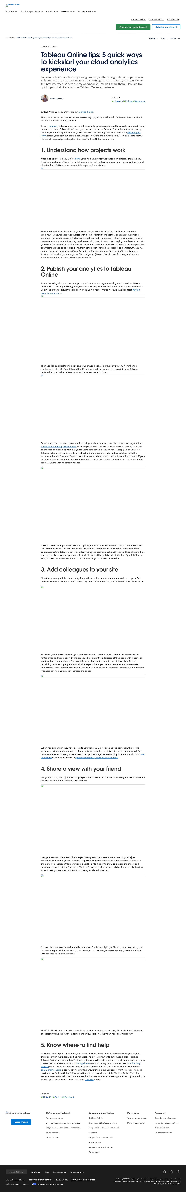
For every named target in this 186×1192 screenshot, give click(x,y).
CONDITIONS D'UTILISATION (40, 1180)
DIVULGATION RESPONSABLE (83, 1180)
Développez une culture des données (63, 1123)
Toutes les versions (163, 1132)
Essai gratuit (21, 1121)
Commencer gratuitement (133, 27)
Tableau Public (96, 1118)
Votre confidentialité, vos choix (50, 1184)
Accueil (8, 38)
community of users (51, 1069)
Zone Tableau (95, 1142)
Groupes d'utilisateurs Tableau (103, 1123)
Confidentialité (62, 1180)
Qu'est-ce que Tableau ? (58, 1113)
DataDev (93, 1132)
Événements (94, 1152)
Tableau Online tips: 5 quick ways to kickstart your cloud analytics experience (44, 38)
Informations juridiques (15, 1180)
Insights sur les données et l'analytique (63, 1128)
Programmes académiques (101, 1147)
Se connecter (173, 19)
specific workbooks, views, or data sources (96, 757)
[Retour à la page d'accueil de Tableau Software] (16, 4)
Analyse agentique (54, 1118)
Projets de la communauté (101, 1137)
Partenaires (133, 1113)
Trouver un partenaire (137, 1118)
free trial (89, 1079)
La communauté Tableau (102, 1113)
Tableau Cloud (85, 111)
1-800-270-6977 (156, 19)
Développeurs (59, 1172)
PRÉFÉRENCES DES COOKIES (17, 1184)
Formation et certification (166, 1123)
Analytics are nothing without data (58, 446)
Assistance (160, 1113)
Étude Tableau (52, 1132)
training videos (82, 1063)
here (77, 158)
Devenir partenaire (135, 1123)
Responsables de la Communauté (104, 1128)
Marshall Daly (57, 98)
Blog (13, 38)
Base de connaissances (165, 1118)
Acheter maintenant (166, 27)
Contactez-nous (138, 19)
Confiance (35, 1172)
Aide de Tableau (162, 1128)
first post (52, 126)
